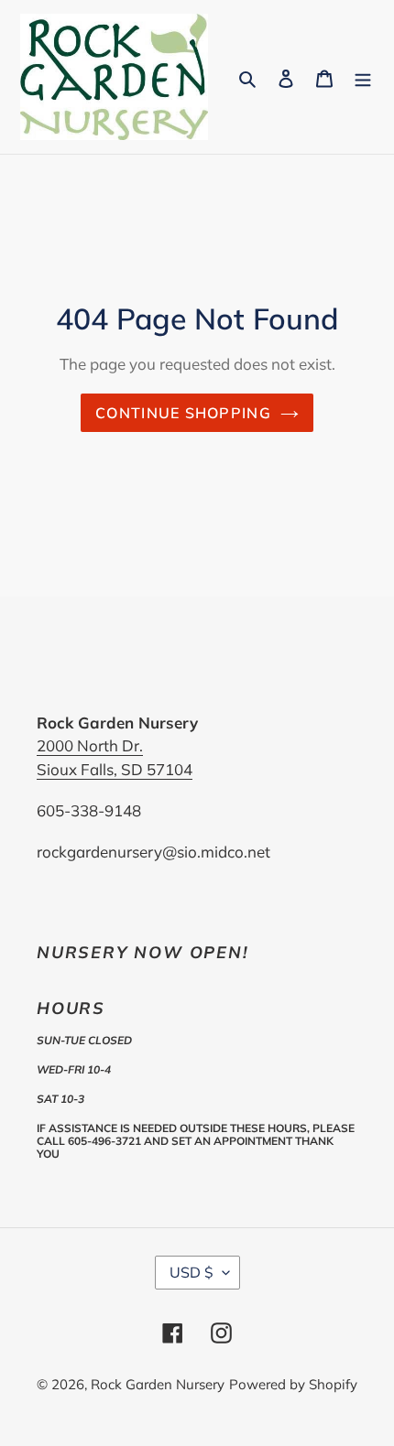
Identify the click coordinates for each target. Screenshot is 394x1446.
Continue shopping (183, 413)
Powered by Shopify (293, 1384)
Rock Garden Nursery (157, 1384)
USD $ (191, 1272)
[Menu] (363, 76)
